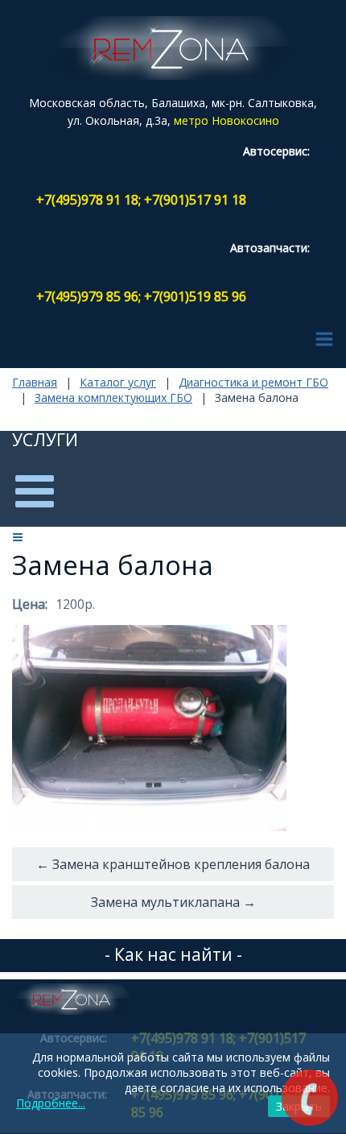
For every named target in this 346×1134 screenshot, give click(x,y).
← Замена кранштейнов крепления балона (173, 864)
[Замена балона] (149, 728)
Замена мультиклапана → (173, 902)
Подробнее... (50, 1103)
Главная (34, 382)
